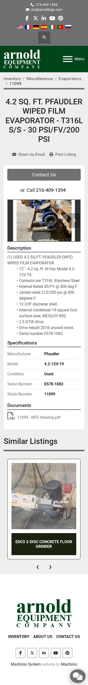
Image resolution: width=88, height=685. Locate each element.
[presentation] (37, 566)
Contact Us (44, 175)
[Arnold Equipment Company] (44, 613)
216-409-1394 (46, 5)
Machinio (69, 664)
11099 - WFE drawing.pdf (39, 417)
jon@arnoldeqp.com (46, 10)
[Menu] (68, 59)
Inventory (18, 636)
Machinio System (26, 664)
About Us (42, 636)
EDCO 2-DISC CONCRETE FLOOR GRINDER (43, 544)
